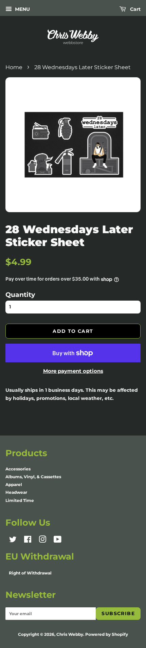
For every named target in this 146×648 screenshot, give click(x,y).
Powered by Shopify (106, 634)
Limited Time (19, 500)
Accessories (18, 468)
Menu (22, 9)
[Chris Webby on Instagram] (42, 540)
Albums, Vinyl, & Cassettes (33, 476)
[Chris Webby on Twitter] (13, 540)
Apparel (13, 484)
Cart (135, 9)
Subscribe (118, 613)
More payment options (73, 371)
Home (13, 67)
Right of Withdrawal (30, 572)
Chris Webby (69, 634)
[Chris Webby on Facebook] (28, 540)
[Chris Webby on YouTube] (57, 540)
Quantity (20, 294)
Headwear (16, 492)
